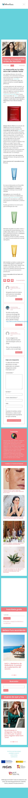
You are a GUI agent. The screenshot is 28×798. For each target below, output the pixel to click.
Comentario (10, 373)
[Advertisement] (14, 24)
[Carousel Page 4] (14, 741)
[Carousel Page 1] (10, 741)
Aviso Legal (14, 755)
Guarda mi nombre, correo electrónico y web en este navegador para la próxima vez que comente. (14, 413)
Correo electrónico (12, 397)
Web (7, 403)
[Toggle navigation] (24, 4)
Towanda (22, 65)
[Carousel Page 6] (17, 741)
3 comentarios (20, 280)
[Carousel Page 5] (15, 741)
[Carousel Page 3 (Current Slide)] (13, 741)
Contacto (14, 757)
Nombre (8, 392)
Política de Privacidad (14, 751)
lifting (19, 130)
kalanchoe (6, 197)
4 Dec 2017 (6, 65)
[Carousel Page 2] (12, 741)
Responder (19, 299)
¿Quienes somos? (14, 753)
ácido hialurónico (15, 197)
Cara (12, 65)
